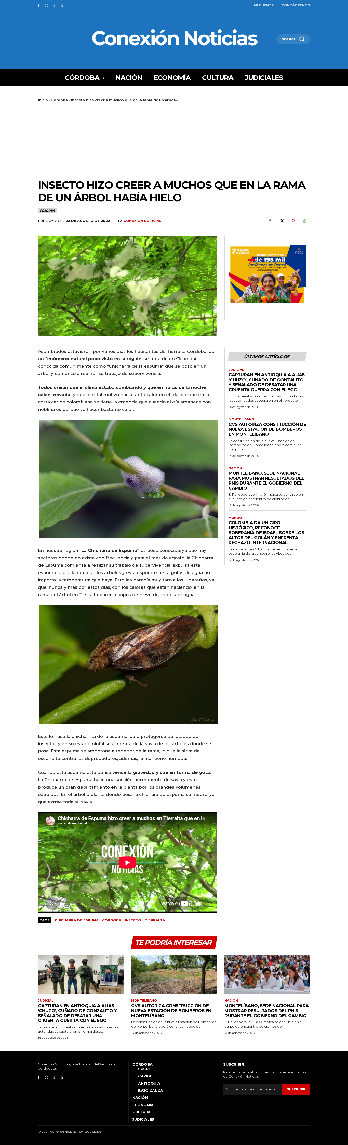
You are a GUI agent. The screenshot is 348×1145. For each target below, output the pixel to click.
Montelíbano (241, 419)
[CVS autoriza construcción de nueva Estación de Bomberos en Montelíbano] (174, 974)
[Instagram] (46, 5)
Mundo (235, 518)
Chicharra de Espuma (77, 920)
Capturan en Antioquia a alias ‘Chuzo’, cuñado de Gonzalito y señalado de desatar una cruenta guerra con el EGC (267, 382)
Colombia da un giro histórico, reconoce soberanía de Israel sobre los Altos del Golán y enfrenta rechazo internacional (266, 532)
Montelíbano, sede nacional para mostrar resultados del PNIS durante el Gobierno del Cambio (266, 481)
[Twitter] (62, 5)
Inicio (43, 100)
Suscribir (296, 1089)
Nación (235, 468)
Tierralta (155, 920)
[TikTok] (54, 5)
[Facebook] (38, 5)
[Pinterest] (293, 221)
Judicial (236, 370)
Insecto (133, 920)
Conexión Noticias (143, 221)
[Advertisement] (174, 140)
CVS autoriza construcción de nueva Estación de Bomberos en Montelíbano (267, 429)
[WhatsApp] (305, 221)
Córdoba (59, 100)
